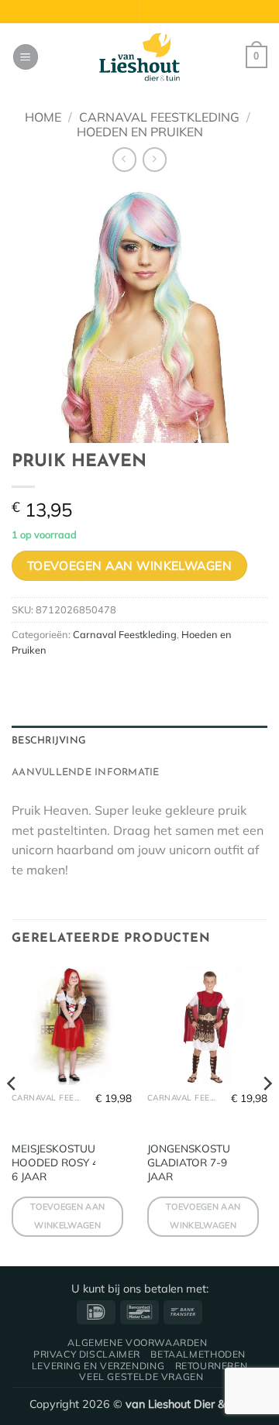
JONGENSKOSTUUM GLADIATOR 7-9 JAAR (197, 1162)
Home (43, 117)
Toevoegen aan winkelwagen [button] (67, 1216)
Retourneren (211, 1366)
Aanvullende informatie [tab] (86, 772)
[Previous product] (155, 159)
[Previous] (12, 1114)
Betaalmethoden (198, 1354)
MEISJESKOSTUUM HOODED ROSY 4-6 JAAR (58, 1162)
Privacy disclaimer (86, 1354)
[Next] (266, 1114)
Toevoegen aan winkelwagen (129, 565)
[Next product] (124, 159)
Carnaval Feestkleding (159, 117)
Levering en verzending (98, 1366)
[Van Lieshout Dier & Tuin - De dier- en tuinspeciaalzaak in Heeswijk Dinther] (139, 57)
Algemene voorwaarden (137, 1342)
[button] (25, 57)
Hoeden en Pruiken (140, 131)
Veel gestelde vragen (141, 1376)
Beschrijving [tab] (49, 741)
